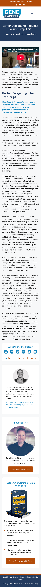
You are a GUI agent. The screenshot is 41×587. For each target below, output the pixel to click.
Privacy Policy (8, 584)
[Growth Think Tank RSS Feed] (29, 352)
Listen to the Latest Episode (22, 357)
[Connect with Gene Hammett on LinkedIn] (20, 5)
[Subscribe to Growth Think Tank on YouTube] (35, 352)
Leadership (32, 34)
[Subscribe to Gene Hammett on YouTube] (24, 5)
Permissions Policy (31, 584)
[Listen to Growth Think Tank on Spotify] (6, 352)
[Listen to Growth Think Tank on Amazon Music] (11, 352)
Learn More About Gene (20, 469)
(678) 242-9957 (27, 1)
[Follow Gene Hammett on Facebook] (16, 5)
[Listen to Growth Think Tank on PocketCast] (23, 352)
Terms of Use (18, 584)
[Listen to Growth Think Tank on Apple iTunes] (17, 352)
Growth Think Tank (20, 34)
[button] (32, 13)
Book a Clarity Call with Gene (20, 561)
